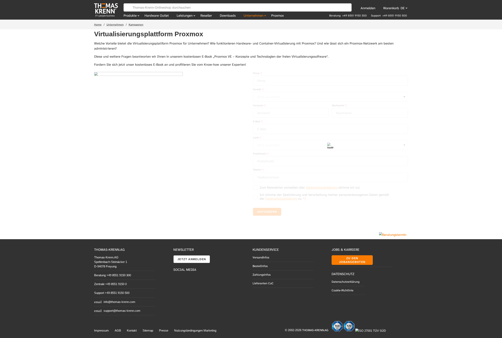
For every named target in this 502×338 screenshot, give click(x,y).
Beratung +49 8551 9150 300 (348, 15)
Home (98, 24)
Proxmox (277, 15)
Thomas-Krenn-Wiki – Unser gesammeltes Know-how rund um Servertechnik (198, 288)
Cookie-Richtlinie (342, 290)
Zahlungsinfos (262, 275)
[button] (138, 107)
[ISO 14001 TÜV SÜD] (349, 330)
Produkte (130, 15)
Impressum (101, 330)
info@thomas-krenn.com (119, 301)
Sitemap (148, 330)
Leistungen (185, 15)
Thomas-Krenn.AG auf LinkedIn (176, 288)
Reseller (206, 15)
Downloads (228, 15)
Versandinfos (261, 257)
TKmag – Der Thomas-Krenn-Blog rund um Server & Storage (198, 279)
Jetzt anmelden (191, 259)
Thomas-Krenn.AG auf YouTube (185, 279)
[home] (107, 10)
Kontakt (132, 330)
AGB (118, 330)
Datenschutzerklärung (345, 282)
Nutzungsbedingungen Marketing (195, 330)
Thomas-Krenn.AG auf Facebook (176, 279)
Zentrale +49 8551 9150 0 (110, 284)
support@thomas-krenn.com (122, 310)
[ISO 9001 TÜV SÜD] (338, 330)
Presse (163, 330)
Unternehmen (253, 15)
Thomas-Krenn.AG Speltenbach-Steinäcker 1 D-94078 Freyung (110, 262)
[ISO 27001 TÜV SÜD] (370, 330)
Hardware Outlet (157, 15)
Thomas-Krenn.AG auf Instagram (185, 288)
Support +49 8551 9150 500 (389, 15)
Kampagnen (136, 24)
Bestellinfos (260, 266)
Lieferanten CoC (263, 283)
